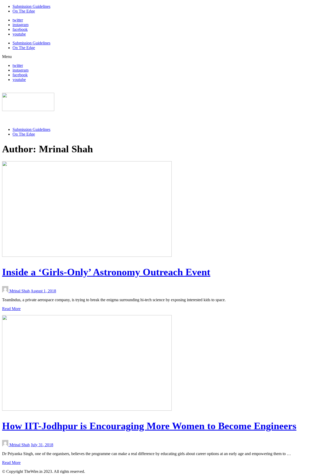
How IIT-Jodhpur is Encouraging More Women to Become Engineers (149, 425)
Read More (11, 308)
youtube (19, 34)
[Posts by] (5, 291)
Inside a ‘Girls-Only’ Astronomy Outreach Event (106, 271)
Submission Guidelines (31, 6)
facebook (20, 29)
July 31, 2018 (42, 445)
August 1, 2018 (43, 291)
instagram (20, 24)
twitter (18, 20)
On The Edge (24, 11)
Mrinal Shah (19, 291)
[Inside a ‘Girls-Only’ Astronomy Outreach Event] (87, 255)
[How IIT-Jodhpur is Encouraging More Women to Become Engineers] (87, 409)
